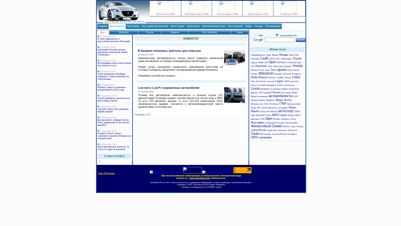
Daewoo (288, 66)
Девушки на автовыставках (274, 89)
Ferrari (276, 92)
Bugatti (278, 74)
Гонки (268, 115)
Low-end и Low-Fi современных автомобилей (168, 87)
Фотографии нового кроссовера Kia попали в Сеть (114, 64)
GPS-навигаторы (197, 14)
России (150, 32)
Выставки (257, 122)
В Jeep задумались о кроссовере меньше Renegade (114, 39)
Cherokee (274, 104)
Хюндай (255, 59)
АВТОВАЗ (282, 62)
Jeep (293, 126)
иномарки (263, 96)
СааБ (264, 58)
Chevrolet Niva (294, 62)
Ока (253, 81)
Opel (272, 62)
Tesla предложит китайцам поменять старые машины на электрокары (113, 76)
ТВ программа (272, 26)
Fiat (297, 55)
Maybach (270, 100)
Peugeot (296, 74)
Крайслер (272, 130)
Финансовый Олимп (266, 126)
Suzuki (271, 81)
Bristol (254, 96)
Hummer (261, 66)
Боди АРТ (256, 108)
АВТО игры (279, 115)
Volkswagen (286, 59)
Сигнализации (227, 14)
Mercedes (278, 66)
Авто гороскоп (235, 26)
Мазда (275, 55)
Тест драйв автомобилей (155, 26)
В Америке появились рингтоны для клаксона (169, 50)
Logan (279, 81)
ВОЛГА (286, 126)
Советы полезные (286, 85)
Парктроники (258, 14)
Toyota (297, 58)
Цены (240, 32)
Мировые (124, 32)
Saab (255, 133)
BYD (296, 96)
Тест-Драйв (278, 69)
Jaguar (254, 62)
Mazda (274, 111)
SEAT (272, 59)
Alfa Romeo (261, 81)
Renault (255, 70)
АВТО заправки (261, 137)
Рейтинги (292, 130)
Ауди (268, 55)
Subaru (296, 70)
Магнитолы (165, 14)
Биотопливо (292, 123)
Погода (258, 26)
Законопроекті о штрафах (275, 108)
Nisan (291, 55)
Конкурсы (292, 134)
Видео (249, 26)
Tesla (262, 111)
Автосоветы (193, 26)
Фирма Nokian (258, 100)
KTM (262, 119)
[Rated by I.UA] (192, 172)
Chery (293, 119)
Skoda (288, 77)
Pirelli (289, 70)
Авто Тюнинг (177, 26)
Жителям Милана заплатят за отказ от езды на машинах (113, 147)
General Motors (279, 134)
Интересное (257, 104)
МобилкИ (260, 115)
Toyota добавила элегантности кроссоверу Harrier (114, 99)
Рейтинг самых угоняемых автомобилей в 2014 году (112, 88)
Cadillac (280, 77)
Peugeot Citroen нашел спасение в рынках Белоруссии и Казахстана (114, 136)
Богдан (281, 123)
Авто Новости (117, 26)
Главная (103, 26)
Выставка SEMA (289, 92)
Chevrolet (287, 74)
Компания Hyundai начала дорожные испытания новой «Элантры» (112, 52)
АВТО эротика (291, 81)
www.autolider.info (199, 178)
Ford (261, 70)
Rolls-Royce (259, 77)
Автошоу (282, 130)
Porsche (272, 77)
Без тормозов (210, 32)
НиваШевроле (258, 55)
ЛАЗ (266, 104)
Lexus (255, 88)
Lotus (296, 77)
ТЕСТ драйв (265, 92)
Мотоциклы (265, 134)
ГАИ (282, 103)
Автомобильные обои (213, 26)
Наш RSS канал (106, 173)
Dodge (291, 115)
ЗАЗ (278, 59)
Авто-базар (133, 26)
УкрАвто (285, 119)
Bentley (276, 119)
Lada (267, 70)
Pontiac (300, 126)
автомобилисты (280, 96)
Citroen (254, 74)
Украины (174, 32)
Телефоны (288, 14)
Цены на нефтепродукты (263, 85)
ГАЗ (253, 66)
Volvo (270, 66)
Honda (298, 66)
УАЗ (268, 111)
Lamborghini (271, 123)
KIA (266, 62)
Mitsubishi (266, 73)
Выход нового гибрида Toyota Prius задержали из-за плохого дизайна (114, 122)
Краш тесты (284, 99)
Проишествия (293, 104)
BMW (261, 62)
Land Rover (258, 130)
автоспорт (286, 111)
